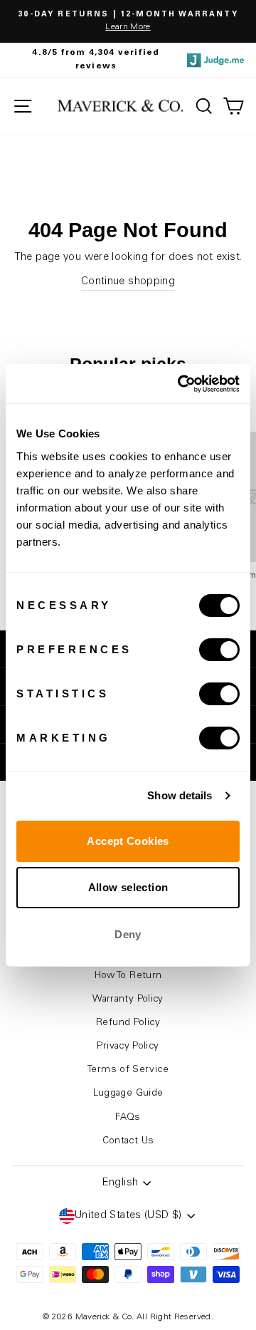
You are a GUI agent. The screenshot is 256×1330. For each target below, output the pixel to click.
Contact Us (128, 1141)
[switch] (219, 649)
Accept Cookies (128, 841)
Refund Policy (128, 1023)
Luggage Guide (128, 1093)
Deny (128, 934)
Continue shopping (128, 281)
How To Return (128, 976)
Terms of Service (128, 1070)
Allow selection (128, 887)
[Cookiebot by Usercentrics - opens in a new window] (181, 384)
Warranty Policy (128, 999)
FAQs (127, 1118)
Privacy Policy (128, 1046)
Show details (179, 795)
